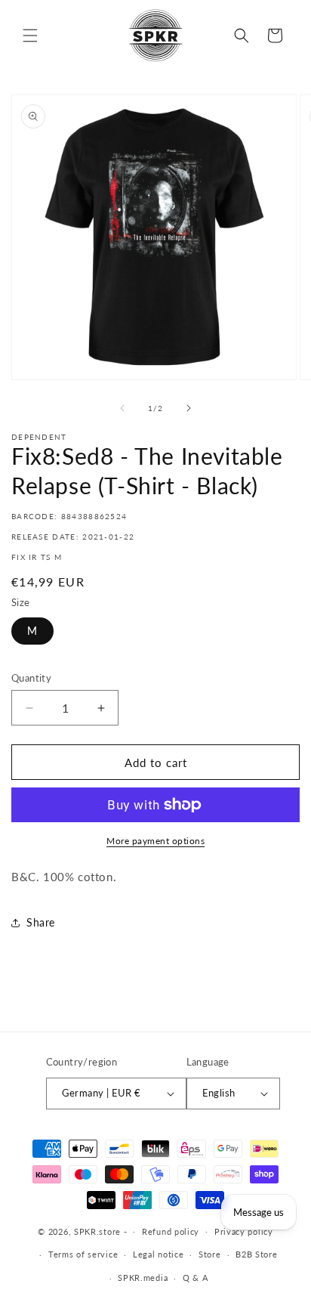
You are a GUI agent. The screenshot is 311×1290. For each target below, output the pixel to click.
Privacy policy (243, 1231)
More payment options (155, 840)
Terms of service (83, 1254)
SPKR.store (97, 1231)
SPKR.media (143, 1277)
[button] (30, 35)
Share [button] (40, 922)
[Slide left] (122, 408)
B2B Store (256, 1254)
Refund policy (170, 1231)
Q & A (195, 1277)
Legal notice (158, 1254)
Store (210, 1254)
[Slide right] (188, 408)
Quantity (31, 678)
